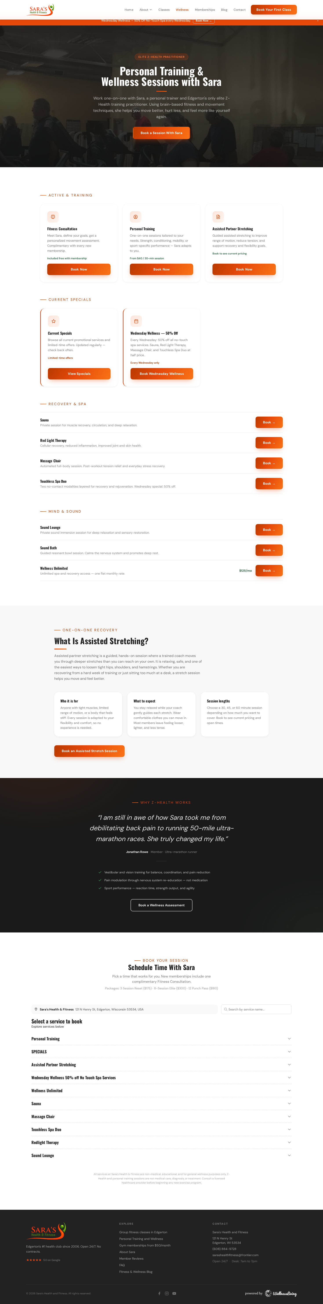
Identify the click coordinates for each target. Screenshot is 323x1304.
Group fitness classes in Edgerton (143, 1232)
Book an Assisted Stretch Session (89, 751)
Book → (269, 422)
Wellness (182, 10)
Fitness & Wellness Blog (135, 1272)
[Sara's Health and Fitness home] (40, 10)
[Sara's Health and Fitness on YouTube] (174, 1293)
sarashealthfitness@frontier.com (235, 1255)
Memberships (205, 10)
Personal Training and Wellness (141, 1239)
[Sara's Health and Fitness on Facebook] (159, 1293)
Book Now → (204, 20)
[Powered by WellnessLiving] (270, 1293)
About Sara (127, 1252)
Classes (164, 10)
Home (129, 10)
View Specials (79, 374)
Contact (240, 10)
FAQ (122, 1265)
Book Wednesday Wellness (162, 374)
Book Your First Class (273, 9)
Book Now (79, 269)
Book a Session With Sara (161, 133)
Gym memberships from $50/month (145, 1245)
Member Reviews (131, 1258)
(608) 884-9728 (224, 1249)
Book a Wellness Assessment (161, 905)
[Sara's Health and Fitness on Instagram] (167, 1293)
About (144, 10)
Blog (224, 10)
